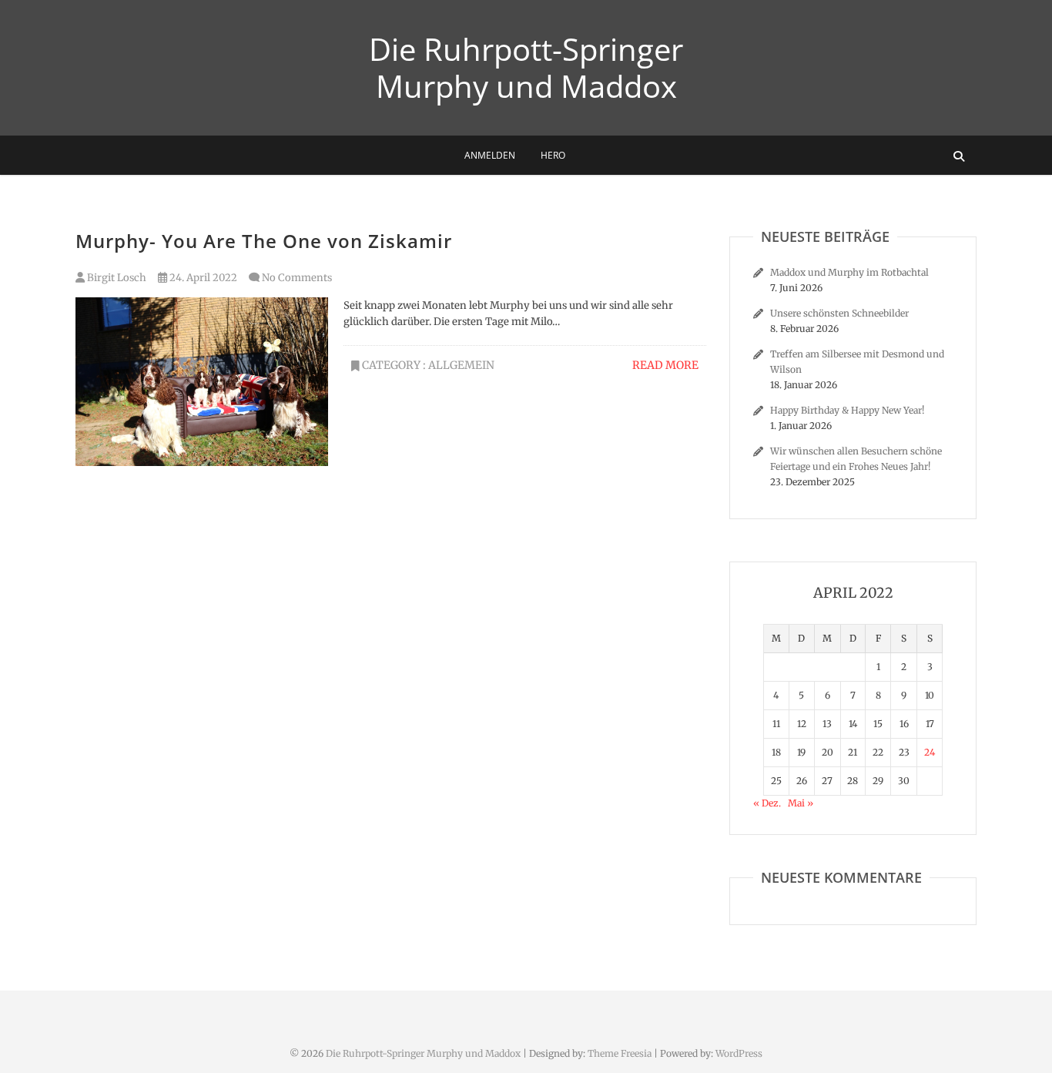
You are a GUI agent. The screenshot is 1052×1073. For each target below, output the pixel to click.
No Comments (297, 277)
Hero (553, 155)
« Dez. (767, 803)
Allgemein (461, 365)
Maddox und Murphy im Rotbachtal (849, 272)
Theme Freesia (620, 1053)
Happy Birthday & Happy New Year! (847, 410)
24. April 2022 (202, 277)
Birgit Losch (115, 277)
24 (929, 752)
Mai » (800, 803)
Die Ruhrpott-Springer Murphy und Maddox (526, 68)
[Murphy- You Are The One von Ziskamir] (201, 381)
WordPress (738, 1053)
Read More (665, 365)
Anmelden (489, 155)
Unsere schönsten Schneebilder (839, 313)
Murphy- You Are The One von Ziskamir (263, 240)
